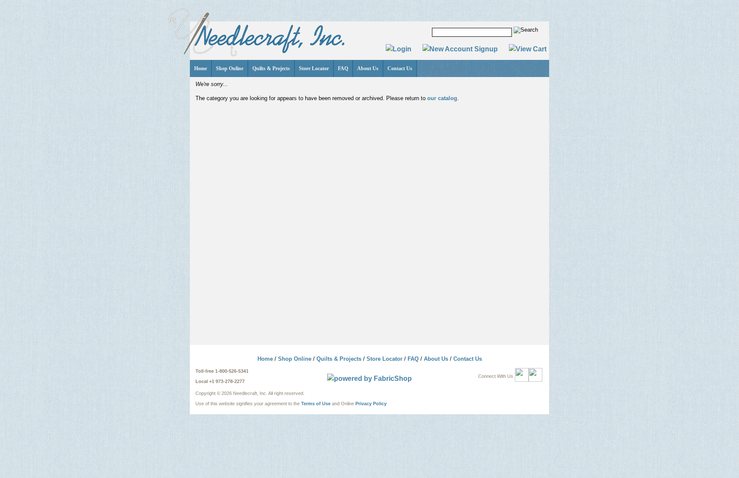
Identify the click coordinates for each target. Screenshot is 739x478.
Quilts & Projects (271, 68)
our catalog (442, 98)
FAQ (343, 68)
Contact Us (399, 68)
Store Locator (314, 68)
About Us (367, 68)
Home (200, 68)
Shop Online (229, 68)
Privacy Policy (371, 403)
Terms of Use (316, 403)
